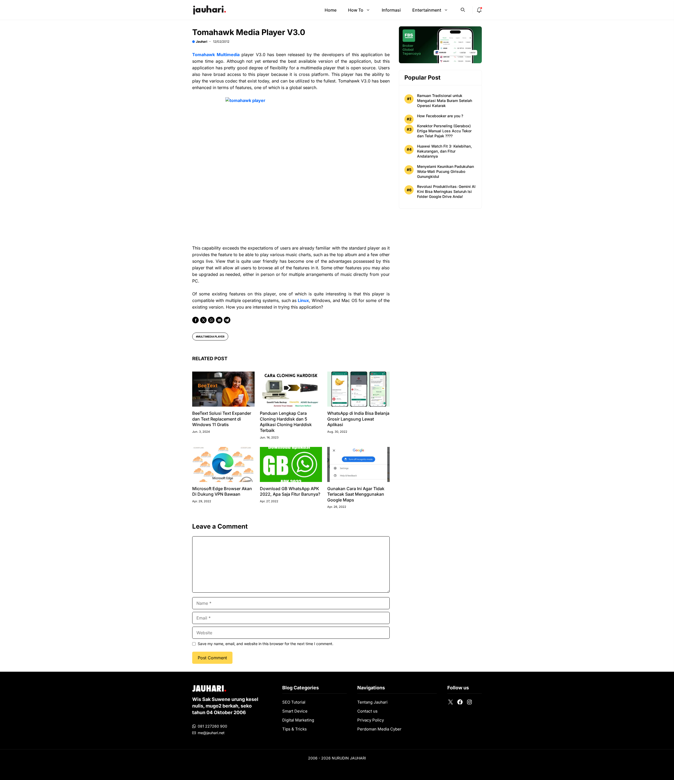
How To (355, 10)
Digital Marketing (298, 720)
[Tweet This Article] (203, 320)
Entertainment (426, 10)
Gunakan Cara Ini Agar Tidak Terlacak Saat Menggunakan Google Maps (355, 494)
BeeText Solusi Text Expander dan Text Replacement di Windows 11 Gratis (221, 419)
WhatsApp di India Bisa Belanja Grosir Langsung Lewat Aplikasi (358, 419)
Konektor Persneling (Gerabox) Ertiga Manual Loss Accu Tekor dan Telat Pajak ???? (444, 131)
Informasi (391, 10)
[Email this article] (219, 320)
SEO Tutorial (293, 702)
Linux (303, 300)
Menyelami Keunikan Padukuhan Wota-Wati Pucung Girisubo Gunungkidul (445, 171)
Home (330, 10)
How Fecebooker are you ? (440, 116)
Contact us (367, 711)
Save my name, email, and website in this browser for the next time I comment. (265, 643)
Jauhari (201, 41)
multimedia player (211, 336)
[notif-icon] (479, 10)
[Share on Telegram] (227, 320)
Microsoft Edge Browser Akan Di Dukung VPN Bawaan (222, 491)
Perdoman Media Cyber (379, 729)
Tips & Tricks (294, 729)
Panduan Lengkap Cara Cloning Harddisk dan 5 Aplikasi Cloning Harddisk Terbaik (286, 422)
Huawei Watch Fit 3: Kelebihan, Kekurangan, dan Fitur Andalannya (444, 151)
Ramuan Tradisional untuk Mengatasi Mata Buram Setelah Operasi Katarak (444, 100)
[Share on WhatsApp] (211, 320)
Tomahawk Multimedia (216, 54)
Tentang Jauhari (372, 702)
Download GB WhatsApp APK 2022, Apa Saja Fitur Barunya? (290, 491)
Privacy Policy (370, 720)
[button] (463, 9)
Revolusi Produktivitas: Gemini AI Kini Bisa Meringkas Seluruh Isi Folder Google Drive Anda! (446, 191)
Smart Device (295, 711)
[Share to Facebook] (195, 320)
